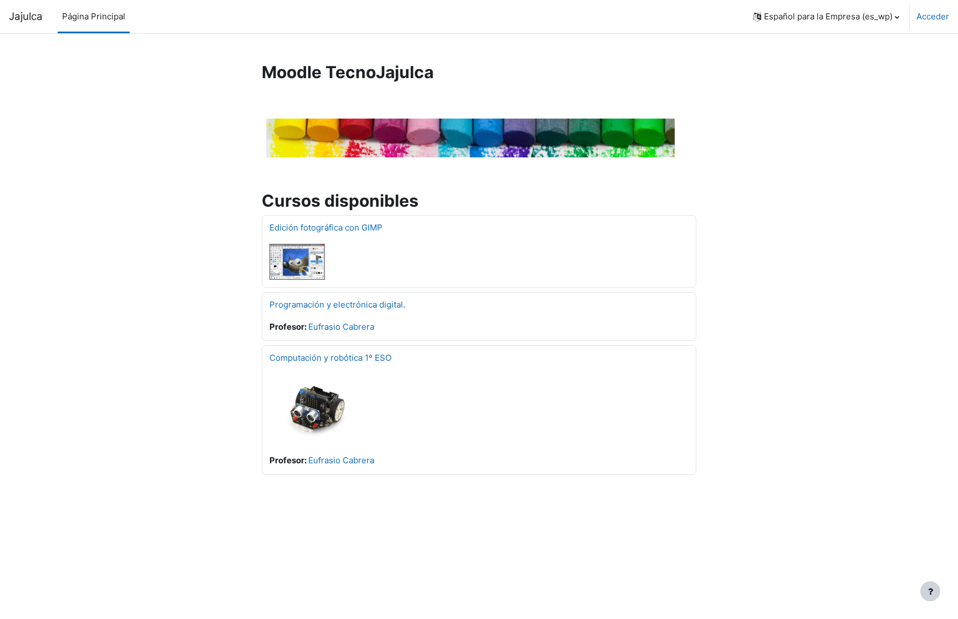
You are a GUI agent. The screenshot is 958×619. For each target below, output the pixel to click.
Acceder (932, 16)
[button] (826, 16)
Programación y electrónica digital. (337, 304)
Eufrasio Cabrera (341, 326)
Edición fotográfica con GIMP (326, 227)
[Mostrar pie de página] (930, 591)
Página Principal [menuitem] (93, 16)
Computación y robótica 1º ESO (330, 357)
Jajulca (26, 16)
